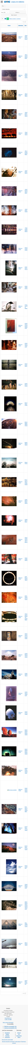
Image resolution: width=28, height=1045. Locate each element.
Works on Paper (20, 37)
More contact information (8, 1022)
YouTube (7, 1035)
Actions (17, 12)
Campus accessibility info (10, 1028)
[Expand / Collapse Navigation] (2, 2)
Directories (19, 1035)
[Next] (25, 22)
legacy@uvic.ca (8, 1018)
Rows (2, 12)
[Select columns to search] (3, 6)
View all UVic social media (7, 1039)
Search (19, 1032)
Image (9, 25)
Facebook (7, 1032)
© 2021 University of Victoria (8, 1041)
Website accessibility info (10, 1026)
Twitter (7, 1034)
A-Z (19, 1034)
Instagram (7, 1037)
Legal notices (18, 1041)
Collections (20, 25)
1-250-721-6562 (8, 1019)
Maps (19, 1037)
